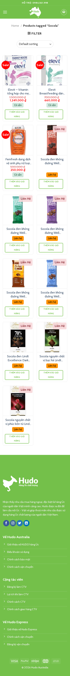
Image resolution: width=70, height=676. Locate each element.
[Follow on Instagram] (13, 523)
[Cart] (64, 12)
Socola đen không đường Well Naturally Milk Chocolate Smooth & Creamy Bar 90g (52, 295)
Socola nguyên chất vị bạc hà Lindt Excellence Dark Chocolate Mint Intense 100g (52, 358)
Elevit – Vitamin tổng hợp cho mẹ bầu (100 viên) (18, 92)
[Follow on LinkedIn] (26, 523)
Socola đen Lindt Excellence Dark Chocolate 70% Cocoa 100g (18, 358)
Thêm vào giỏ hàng (16, 114)
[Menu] (5, 12)
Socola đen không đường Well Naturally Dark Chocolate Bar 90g (52, 161)
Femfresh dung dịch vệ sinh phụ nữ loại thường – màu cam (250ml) (17, 161)
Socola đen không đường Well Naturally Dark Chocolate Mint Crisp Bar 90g (18, 231)
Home (15, 25)
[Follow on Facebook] (6, 523)
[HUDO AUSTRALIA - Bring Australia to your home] (35, 12)
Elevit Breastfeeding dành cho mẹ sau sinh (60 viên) (52, 92)
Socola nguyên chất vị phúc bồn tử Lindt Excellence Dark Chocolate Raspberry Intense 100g (18, 422)
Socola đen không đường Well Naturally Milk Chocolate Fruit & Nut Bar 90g (52, 231)
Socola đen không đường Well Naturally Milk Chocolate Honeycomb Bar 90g (18, 295)
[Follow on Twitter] (20, 523)
